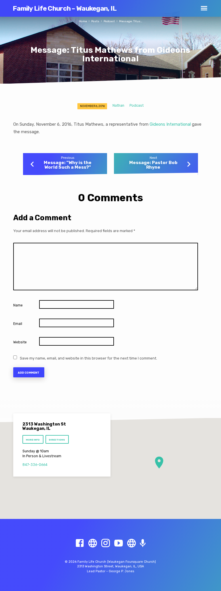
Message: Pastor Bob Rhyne (153, 165)
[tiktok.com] (131, 543)
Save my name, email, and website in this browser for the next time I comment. (88, 358)
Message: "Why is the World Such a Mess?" (68, 165)
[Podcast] (143, 543)
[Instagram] (105, 543)
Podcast (109, 21)
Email (17, 324)
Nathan (118, 105)
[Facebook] (80, 543)
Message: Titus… (130, 21)
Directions (57, 439)
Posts (95, 21)
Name (18, 305)
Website (20, 342)
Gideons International (170, 124)
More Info (33, 439)
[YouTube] (118, 543)
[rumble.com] (92, 543)
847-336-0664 (34, 465)
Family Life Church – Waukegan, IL (65, 8)
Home (83, 21)
